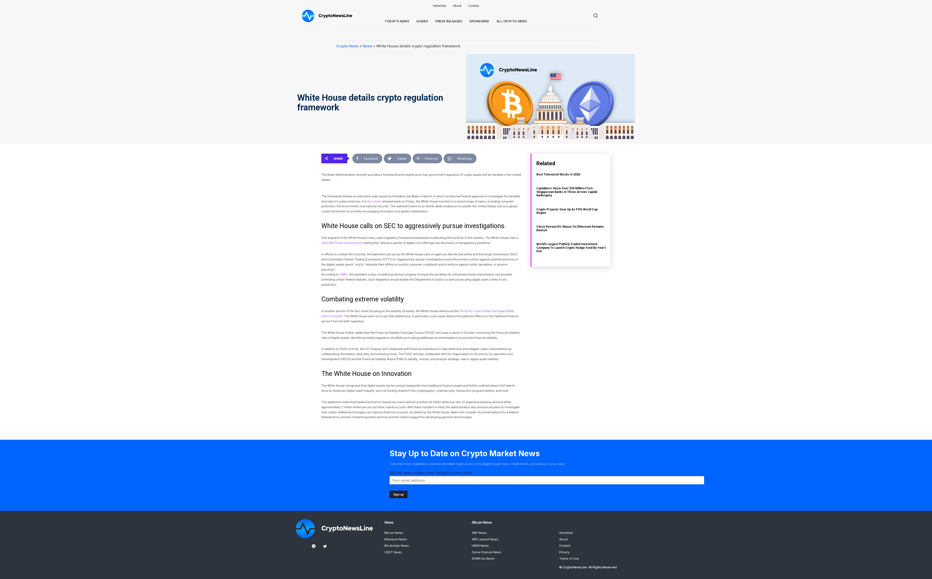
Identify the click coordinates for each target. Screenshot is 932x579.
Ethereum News (395, 539)
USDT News (393, 552)
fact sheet (374, 201)
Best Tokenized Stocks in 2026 (558, 174)
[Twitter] (325, 546)
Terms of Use (569, 558)
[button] (595, 15)
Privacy (564, 552)
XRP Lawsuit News (485, 539)
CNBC (343, 274)
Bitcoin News (393, 533)
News (367, 46)
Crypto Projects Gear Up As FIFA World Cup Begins (567, 211)
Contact (564, 545)
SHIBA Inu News (483, 558)
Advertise (566, 533)
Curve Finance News (486, 552)
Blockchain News (396, 545)
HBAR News (480, 545)
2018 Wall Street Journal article (342, 243)
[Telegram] (313, 546)
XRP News (479, 533)
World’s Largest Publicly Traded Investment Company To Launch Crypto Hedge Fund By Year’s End (571, 247)
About (563, 539)
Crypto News (347, 46)
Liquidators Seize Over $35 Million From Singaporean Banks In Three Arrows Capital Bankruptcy (566, 192)
